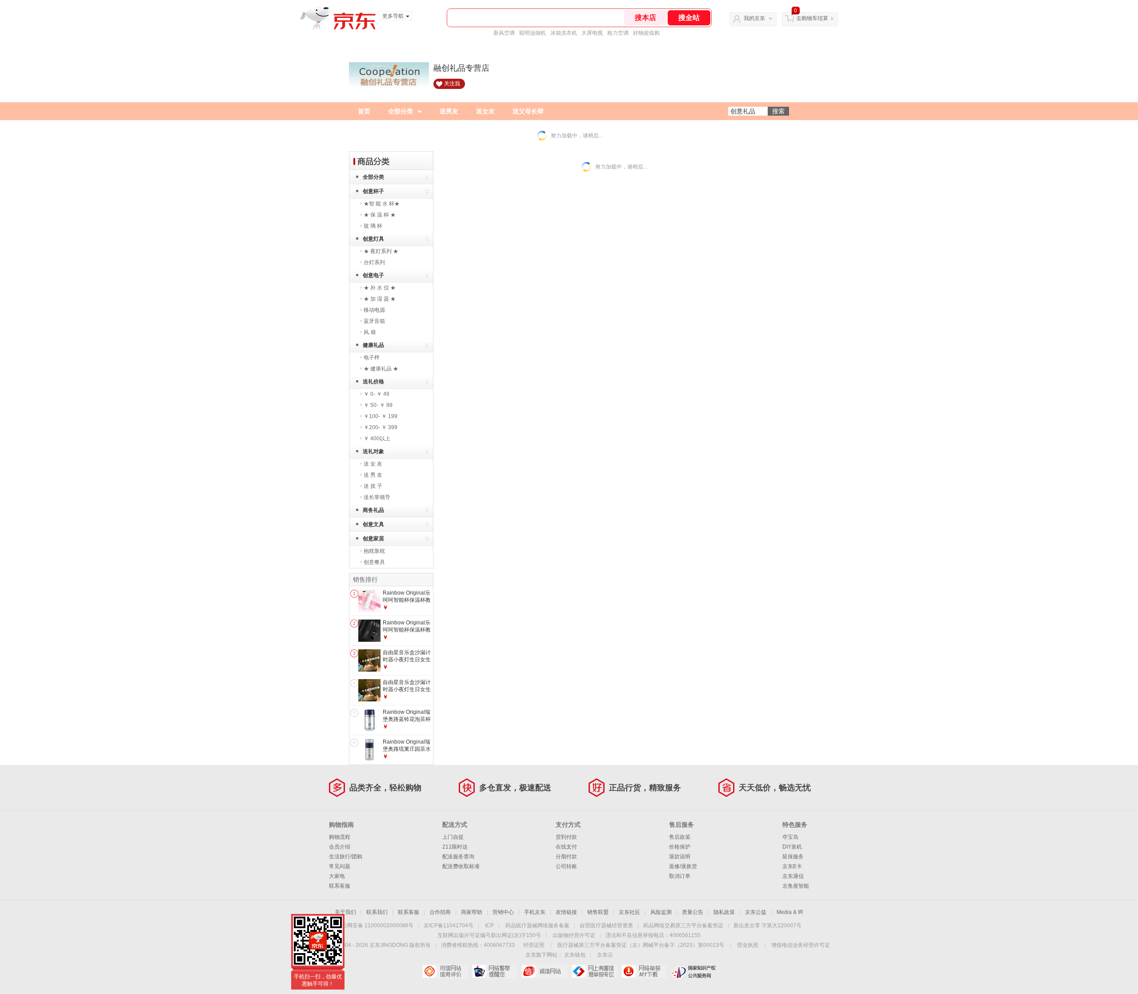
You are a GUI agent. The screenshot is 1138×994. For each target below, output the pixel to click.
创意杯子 (373, 191)
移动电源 (374, 310)
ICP (489, 925)
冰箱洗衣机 (563, 33)
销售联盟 (598, 912)
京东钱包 (574, 955)
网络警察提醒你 (494, 971)
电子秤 (372, 357)
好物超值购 (646, 33)
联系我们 (377, 912)
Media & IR (790, 912)
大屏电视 (592, 33)
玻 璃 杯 (373, 226)
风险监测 (661, 912)
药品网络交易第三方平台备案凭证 (683, 925)
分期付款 (566, 856)
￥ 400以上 (377, 438)
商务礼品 (373, 510)
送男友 (449, 111)
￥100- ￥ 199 (380, 416)
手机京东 (534, 912)
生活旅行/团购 (345, 856)
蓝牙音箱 (374, 321)
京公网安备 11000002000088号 (375, 925)
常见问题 (339, 866)
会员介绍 (339, 847)
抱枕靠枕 (374, 551)
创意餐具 (374, 562)
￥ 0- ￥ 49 (376, 394)
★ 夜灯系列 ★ (381, 251)
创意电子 (373, 275)
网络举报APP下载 (644, 971)
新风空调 (504, 33)
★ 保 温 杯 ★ (380, 215)
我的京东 (754, 18)
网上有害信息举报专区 (594, 971)
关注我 (452, 83)
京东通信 (793, 876)
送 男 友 (373, 475)
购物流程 (339, 837)
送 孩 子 (373, 486)
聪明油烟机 (532, 33)
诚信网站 (544, 971)
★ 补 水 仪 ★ (380, 288)
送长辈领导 (377, 497)
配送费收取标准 (461, 866)
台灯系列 (374, 262)
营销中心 (503, 912)
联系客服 (339, 886)
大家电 (337, 876)
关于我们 (345, 912)
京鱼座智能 (795, 886)
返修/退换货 (683, 866)
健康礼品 (373, 345)
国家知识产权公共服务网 (694, 971)
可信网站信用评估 (445, 971)
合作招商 (440, 912)
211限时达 (455, 847)
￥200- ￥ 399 (380, 427)
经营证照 (534, 945)
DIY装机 (792, 847)
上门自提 (453, 837)
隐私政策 (724, 912)
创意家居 (373, 538)
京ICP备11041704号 (448, 925)
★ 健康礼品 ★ (381, 369)
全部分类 (400, 111)
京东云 (605, 955)
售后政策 (679, 837)
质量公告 (692, 912)
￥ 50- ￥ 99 (378, 405)
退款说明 (679, 856)
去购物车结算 (812, 18)
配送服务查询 (458, 856)
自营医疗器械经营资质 (606, 925)
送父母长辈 (528, 111)
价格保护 (679, 847)
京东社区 (629, 912)
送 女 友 (373, 464)
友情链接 (566, 912)
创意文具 (373, 524)
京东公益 (755, 912)
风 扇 (370, 332)
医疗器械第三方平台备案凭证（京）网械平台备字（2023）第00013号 (640, 945)
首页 (364, 111)
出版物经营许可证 (574, 935)
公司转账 (566, 866)
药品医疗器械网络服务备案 (537, 925)
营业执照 (747, 945)
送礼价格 (373, 381)
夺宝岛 (790, 837)
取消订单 (679, 876)
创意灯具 (373, 239)
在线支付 (566, 847)
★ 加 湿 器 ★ (380, 299)
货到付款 (566, 837)
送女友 (485, 111)
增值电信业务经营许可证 (800, 945)
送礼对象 (373, 451)
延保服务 (793, 856)
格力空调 (618, 33)
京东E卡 (792, 866)
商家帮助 (471, 912)
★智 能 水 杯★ (382, 204)
